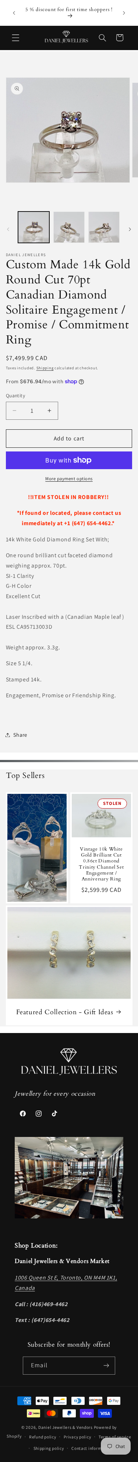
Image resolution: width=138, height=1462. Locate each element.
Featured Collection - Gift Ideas (64, 1012)
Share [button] (20, 734)
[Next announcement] (124, 13)
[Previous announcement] (14, 13)
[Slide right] (130, 229)
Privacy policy (77, 1437)
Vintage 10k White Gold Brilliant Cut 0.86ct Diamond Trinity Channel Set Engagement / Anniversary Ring (101, 864)
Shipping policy (48, 1448)
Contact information (91, 1448)
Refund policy (42, 1437)
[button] (15, 37)
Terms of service (115, 1437)
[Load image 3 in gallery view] (104, 227)
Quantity (15, 395)
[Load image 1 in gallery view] (33, 227)
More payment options (69, 478)
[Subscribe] (106, 1366)
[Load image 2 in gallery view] (69, 227)
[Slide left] (8, 229)
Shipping (45, 367)
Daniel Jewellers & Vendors (65, 1427)
